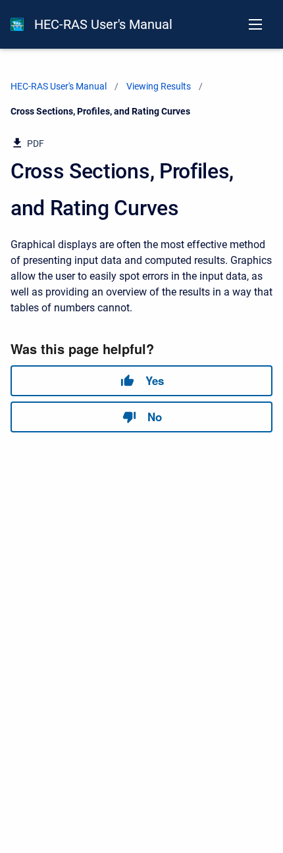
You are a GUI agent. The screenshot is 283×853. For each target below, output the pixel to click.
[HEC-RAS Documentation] (17, 24)
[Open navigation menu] (255, 24)
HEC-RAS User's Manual (103, 24)
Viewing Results (158, 86)
